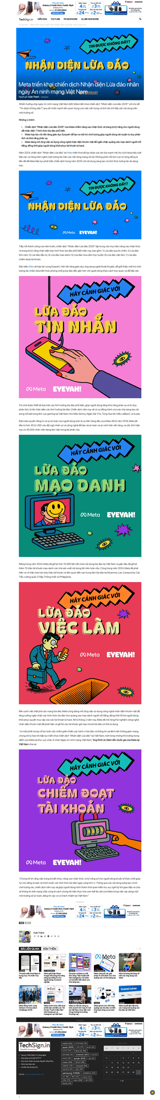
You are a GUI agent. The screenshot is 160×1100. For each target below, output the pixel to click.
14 (128, 1063)
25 (112, 1072)
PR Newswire (70, 19)
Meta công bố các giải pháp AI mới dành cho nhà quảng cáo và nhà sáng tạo (105, 975)
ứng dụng (66, 1083)
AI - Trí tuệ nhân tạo (49, 970)
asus (80, 1047)
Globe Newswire (90, 19)
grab (91, 1058)
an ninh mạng (81, 1043)
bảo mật (90, 1047)
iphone (80, 1062)
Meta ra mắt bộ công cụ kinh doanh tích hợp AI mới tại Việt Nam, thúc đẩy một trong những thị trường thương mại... (80, 1009)
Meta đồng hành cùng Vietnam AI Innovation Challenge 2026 (28, 1007)
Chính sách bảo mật (28, 1064)
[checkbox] (152, 1092)
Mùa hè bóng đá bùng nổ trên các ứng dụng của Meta (129, 975)
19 (118, 1067)
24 (107, 1072)
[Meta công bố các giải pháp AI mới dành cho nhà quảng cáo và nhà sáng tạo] (105, 962)
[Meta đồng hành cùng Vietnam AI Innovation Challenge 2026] (30, 994)
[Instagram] (38, 936)
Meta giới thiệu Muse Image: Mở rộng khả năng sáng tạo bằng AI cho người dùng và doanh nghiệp (54, 977)
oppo (79, 1069)
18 (112, 1067)
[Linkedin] (42, 936)
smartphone (89, 1073)
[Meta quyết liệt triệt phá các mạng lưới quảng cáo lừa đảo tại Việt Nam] (130, 994)
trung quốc (86, 1077)
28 (128, 1072)
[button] (140, 19)
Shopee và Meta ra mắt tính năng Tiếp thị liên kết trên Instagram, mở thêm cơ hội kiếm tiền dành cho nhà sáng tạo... (79, 977)
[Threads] (61, 936)
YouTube (55, 19)
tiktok (75, 1077)
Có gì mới (23, 24)
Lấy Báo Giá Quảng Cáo (29, 1067)
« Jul (122, 1081)
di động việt (80, 1051)
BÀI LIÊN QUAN (30, 948)
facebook (82, 1054)
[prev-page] (137, 948)
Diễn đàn (42, 19)
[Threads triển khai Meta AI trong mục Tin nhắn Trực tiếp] (30, 962)
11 (112, 1063)
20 (123, 1067)
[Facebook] (35, 936)
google (80, 1058)
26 (118, 1072)
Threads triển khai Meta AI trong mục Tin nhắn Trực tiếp (29, 975)
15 (133, 1063)
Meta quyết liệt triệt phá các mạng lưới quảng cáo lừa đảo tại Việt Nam (129, 1007)
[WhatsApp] (58, 936)
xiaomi (78, 1080)
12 (117, 1063)
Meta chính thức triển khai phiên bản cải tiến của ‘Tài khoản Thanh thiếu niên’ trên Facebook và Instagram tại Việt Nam (54, 1009)
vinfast (66, 1080)
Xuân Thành (33, 97)
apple (68, 1047)
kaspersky (67, 1066)
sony (65, 1077)
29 (133, 1072)
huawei (67, 1062)
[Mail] (45, 936)
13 (123, 1063)
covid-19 (66, 1051)
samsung (71, 1073)
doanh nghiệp (67, 1054)
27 (123, 1072)
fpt (94, 1054)
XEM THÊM (49, 948)
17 (107, 1067)
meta (28, 923)
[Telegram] (48, 936)
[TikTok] (52, 936)
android (67, 1043)
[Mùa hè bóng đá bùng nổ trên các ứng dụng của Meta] (130, 962)
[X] (55, 936)
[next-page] (140, 948)
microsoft (82, 1066)
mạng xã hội (67, 1069)
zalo (88, 1080)
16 (139, 1063)
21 (128, 1067)
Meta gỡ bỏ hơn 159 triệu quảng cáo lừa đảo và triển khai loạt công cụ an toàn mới (105, 1008)
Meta (70, 152)
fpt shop (66, 1058)
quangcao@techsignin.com (34, 1074)
